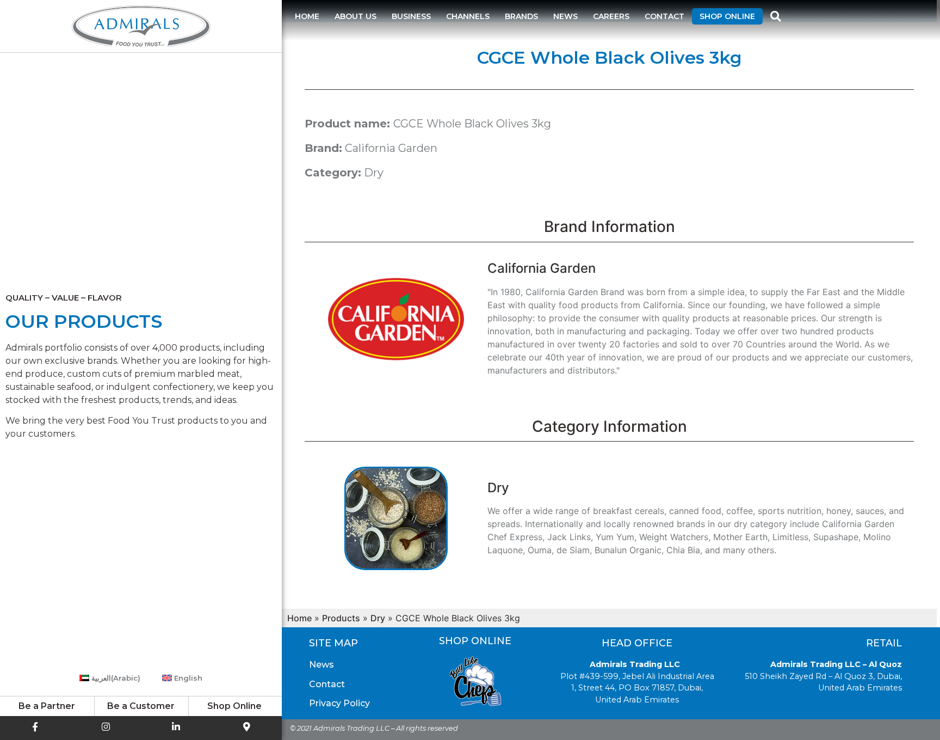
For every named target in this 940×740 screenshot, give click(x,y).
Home (307, 16)
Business (411, 16)
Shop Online (727, 16)
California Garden (391, 148)
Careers (611, 16)
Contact (664, 16)
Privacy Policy (339, 703)
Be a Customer (141, 706)
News (565, 16)
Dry (374, 172)
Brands (521, 16)
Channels (468, 16)
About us (355, 16)
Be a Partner (46, 706)
